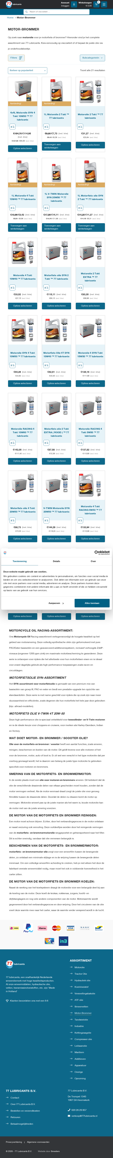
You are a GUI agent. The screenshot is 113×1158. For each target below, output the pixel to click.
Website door (49, 1151)
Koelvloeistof (81, 987)
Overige (79, 1072)
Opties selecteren (22, 149)
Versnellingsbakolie (85, 994)
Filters (13, 58)
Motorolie (80, 968)
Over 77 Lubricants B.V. (23, 1104)
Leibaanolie (81, 1046)
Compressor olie (83, 1039)
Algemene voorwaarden (38, 1142)
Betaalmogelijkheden (22, 1124)
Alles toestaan (92, 603)
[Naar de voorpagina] (13, 4)
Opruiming (80, 1079)
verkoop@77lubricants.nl (84, 1116)
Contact (15, 1098)
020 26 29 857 (79, 1110)
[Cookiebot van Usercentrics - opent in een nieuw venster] (97, 552)
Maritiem (79, 1052)
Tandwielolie (81, 1020)
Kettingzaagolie (83, 1033)
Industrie (79, 1026)
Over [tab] (93, 561)
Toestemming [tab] (20, 561)
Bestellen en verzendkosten (25, 1111)
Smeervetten (81, 1007)
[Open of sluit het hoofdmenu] (104, 4)
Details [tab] (56, 561)
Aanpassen (54, 603)
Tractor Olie (81, 974)
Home (10, 18)
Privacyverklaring (14, 1142)
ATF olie (79, 1000)
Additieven (80, 1059)
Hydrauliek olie (82, 981)
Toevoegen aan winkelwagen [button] (52, 146)
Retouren (15, 1117)
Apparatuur (80, 1066)
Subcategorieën (90, 58)
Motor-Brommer (83, 1013)
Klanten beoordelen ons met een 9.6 (29, 1001)
